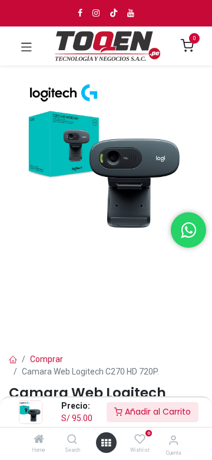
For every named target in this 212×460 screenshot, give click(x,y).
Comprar (46, 359)
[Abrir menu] (106, 443)
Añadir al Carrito (156, 412)
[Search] (72, 440)
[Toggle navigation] (26, 46)
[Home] (39, 440)
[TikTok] (114, 12)
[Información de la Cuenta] (173, 440)
